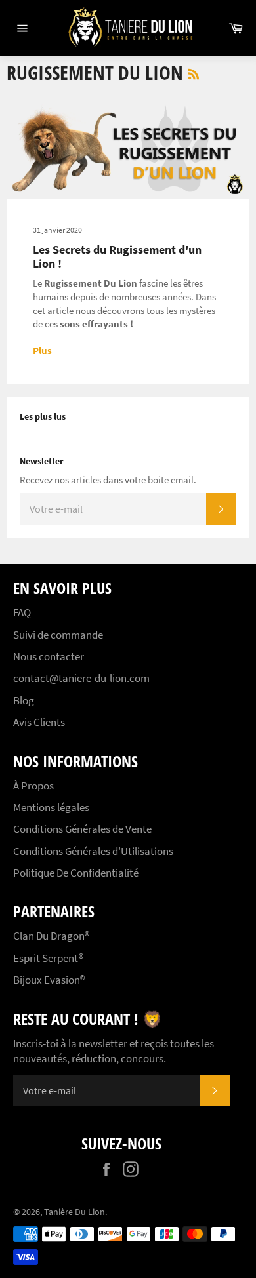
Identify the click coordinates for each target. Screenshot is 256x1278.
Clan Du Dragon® (51, 936)
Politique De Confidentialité (76, 873)
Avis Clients (39, 722)
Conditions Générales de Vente (82, 829)
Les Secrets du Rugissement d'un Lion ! (117, 256)
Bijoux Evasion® (49, 979)
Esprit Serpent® (48, 958)
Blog (23, 700)
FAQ (22, 612)
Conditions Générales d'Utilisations (93, 851)
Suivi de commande (58, 635)
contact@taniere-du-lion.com (81, 678)
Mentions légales (51, 807)
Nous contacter (48, 656)
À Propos (33, 785)
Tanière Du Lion (74, 1212)
